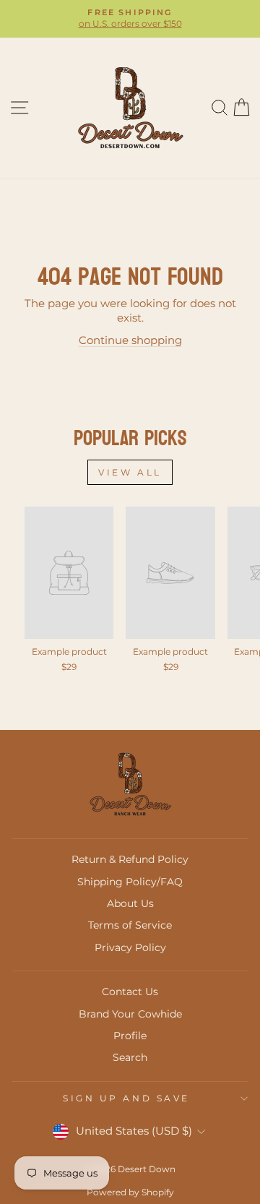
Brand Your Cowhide (130, 1014)
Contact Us (130, 991)
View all (130, 472)
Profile (130, 1035)
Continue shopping (130, 340)
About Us (130, 903)
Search (130, 1057)
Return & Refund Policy (130, 859)
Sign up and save (126, 1098)
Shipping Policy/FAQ (130, 881)
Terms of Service (130, 925)
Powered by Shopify (130, 1192)
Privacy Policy (130, 947)
